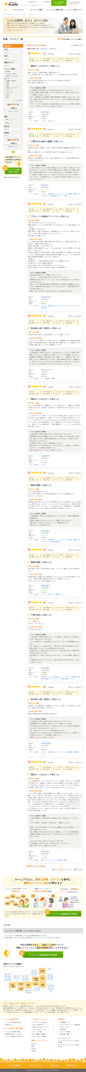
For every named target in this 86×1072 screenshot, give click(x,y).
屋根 (47, 678)
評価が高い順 (43, 48)
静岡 (39, 988)
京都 (23, 978)
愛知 (35, 988)
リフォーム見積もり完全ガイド (14, 1036)
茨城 (49, 989)
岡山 (15, 976)
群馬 (51, 991)
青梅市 (48, 531)
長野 (36, 970)
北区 (47, 185)
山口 (16, 980)
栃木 (52, 989)
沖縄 (10, 980)
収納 (65, 196)
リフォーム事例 (37, 9)
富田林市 (48, 743)
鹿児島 (6, 980)
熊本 (9, 976)
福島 (52, 979)
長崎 (6, 976)
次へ (80, 869)
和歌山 (27, 980)
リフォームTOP (6, 14)
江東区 (48, 851)
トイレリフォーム (17, 14)
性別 (5, 56)
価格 (5, 116)
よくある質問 (45, 2)
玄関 (52, 196)
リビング (70, 305)
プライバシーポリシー (35, 1065)
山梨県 (43, 112)
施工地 (6, 126)
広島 (18, 976)
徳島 (30, 992)
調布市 (48, 668)
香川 (30, 990)
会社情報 (62, 1029)
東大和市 (48, 297)
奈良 (23, 980)
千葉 (52, 987)
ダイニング (47, 196)
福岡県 (43, 585)
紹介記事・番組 (64, 1034)
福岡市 (48, 585)
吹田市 (48, 456)
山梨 (32, 970)
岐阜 (35, 990)
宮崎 (9, 978)
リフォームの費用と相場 (12, 1031)
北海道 (49, 969)
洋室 (42, 307)
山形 (48, 979)
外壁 (44, 678)
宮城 (52, 977)
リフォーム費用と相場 (56, 9)
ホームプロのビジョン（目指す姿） (70, 1024)
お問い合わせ (55, 1065)
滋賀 (27, 978)
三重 (39, 990)
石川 (32, 974)
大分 (6, 978)
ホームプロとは (19, 9)
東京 (48, 985)
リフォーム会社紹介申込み (13, 1022)
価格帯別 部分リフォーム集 (13, 1034)
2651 (75, 869)
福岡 (6, 974)
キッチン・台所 (46, 121)
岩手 (52, 975)
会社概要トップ (64, 1022)
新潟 (32, 972)
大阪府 (43, 456)
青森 (48, 975)
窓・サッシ (60, 196)
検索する (14, 108)
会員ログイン (9, 1024)
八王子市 (48, 369)
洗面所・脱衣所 (72, 194)
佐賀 (9, 974)
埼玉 (49, 987)
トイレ (53, 121)
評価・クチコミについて (15, 30)
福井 (36, 974)
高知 (27, 992)
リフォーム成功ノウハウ (74, 9)
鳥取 (15, 978)
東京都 (43, 185)
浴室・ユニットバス (57, 194)
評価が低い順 (53, 48)
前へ (54, 869)
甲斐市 (48, 112)
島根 (18, 978)
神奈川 (52, 985)
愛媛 (27, 990)
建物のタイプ (8, 62)
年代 (5, 49)
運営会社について (34, 2)
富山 (36, 972)
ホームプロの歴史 (65, 1031)
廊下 (55, 196)
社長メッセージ (64, 1027)
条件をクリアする (13, 111)
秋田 (48, 977)
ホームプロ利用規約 (14, 1065)
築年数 (6, 133)
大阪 (23, 976)
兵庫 (27, 976)
